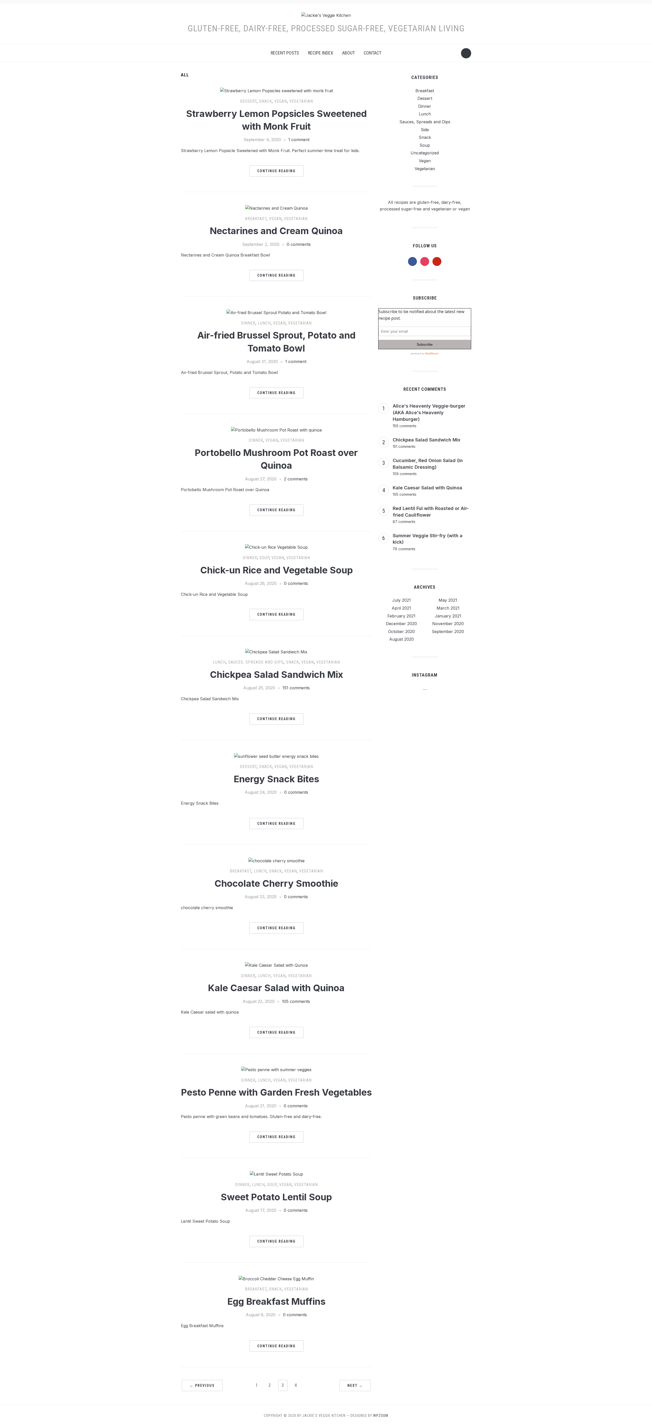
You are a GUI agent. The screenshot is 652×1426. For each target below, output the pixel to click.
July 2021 (401, 600)
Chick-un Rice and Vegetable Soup (276, 570)
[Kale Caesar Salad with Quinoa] (276, 964)
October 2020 (401, 631)
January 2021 (448, 615)
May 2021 (448, 600)
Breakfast (256, 218)
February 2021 (401, 615)
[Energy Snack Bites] (276, 756)
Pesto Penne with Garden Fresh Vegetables (276, 1092)
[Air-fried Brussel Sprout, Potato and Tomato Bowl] (276, 312)
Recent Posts (285, 53)
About (348, 53)
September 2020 (448, 631)
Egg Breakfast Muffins (276, 1301)
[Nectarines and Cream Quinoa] (276, 207)
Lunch (264, 323)
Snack (265, 101)
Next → (355, 1385)
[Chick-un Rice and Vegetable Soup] (276, 547)
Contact (372, 53)
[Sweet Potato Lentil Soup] (276, 1174)
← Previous (202, 1385)
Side (425, 129)
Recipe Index (320, 53)
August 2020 (401, 639)
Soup (264, 557)
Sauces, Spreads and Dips (256, 662)
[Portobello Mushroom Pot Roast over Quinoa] (276, 429)
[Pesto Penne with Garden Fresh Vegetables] (276, 1069)
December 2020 (401, 623)
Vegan (280, 101)
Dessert (248, 101)
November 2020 (448, 623)
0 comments (299, 244)
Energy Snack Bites (276, 779)
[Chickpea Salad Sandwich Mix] (276, 651)
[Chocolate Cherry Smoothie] (276, 860)
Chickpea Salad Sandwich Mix (276, 674)
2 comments (296, 478)
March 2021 (448, 608)
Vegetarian (301, 101)
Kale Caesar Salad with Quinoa (276, 987)
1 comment (298, 139)
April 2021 (401, 608)
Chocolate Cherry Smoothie (276, 883)
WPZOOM (380, 1416)
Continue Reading (276, 171)
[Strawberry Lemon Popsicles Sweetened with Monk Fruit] (276, 90)
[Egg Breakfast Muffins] (276, 1278)
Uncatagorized (425, 152)
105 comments (296, 1001)
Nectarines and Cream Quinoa (276, 230)
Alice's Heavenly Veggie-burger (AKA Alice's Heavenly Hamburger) (429, 412)
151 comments (296, 687)
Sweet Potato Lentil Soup (276, 1197)
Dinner (248, 323)
